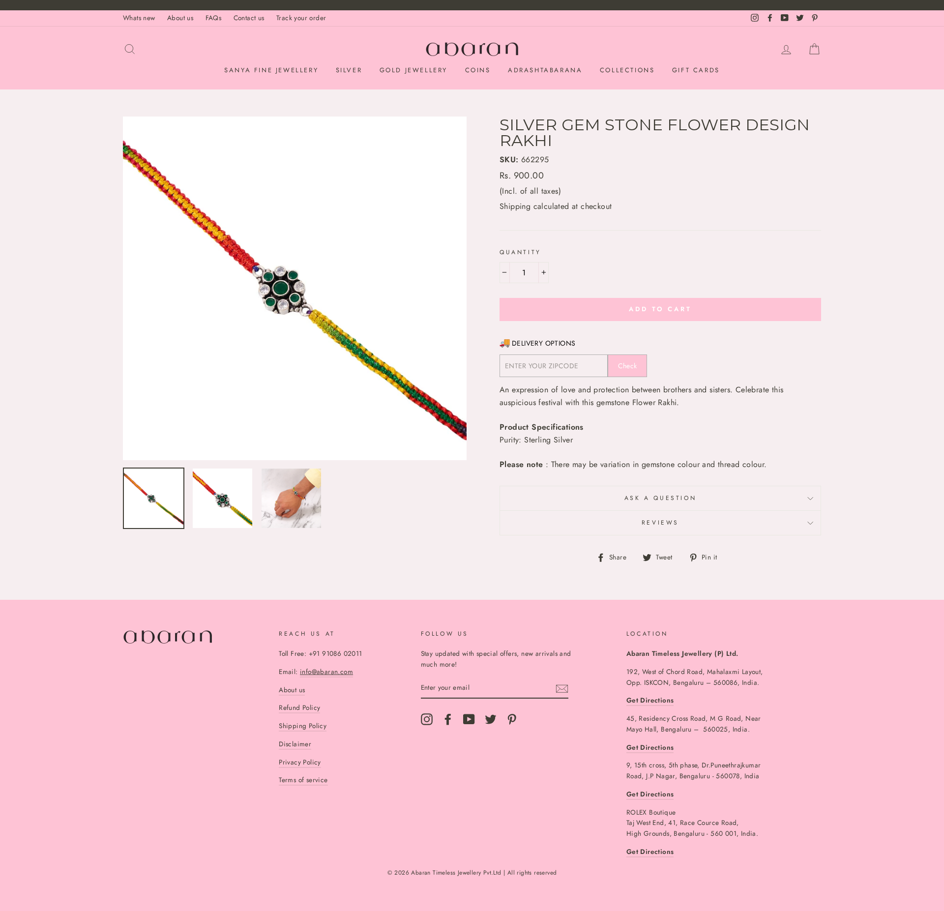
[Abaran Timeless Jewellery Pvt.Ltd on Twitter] (491, 719)
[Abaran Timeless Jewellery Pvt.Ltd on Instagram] (427, 719)
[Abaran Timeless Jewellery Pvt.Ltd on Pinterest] (512, 719)
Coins (478, 70)
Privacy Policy (300, 762)
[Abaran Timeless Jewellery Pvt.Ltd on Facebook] (448, 719)
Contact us (249, 18)
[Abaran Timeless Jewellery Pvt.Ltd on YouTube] (469, 719)
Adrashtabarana (545, 70)
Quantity (520, 252)
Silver (349, 70)
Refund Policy (299, 707)
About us (180, 18)
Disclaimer (295, 744)
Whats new (139, 18)
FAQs (214, 18)
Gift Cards (696, 70)
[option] (295, 288)
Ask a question (660, 498)
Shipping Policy (302, 726)
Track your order (301, 18)
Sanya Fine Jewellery (271, 70)
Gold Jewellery (413, 70)
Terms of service (303, 780)
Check (627, 366)
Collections (627, 70)
